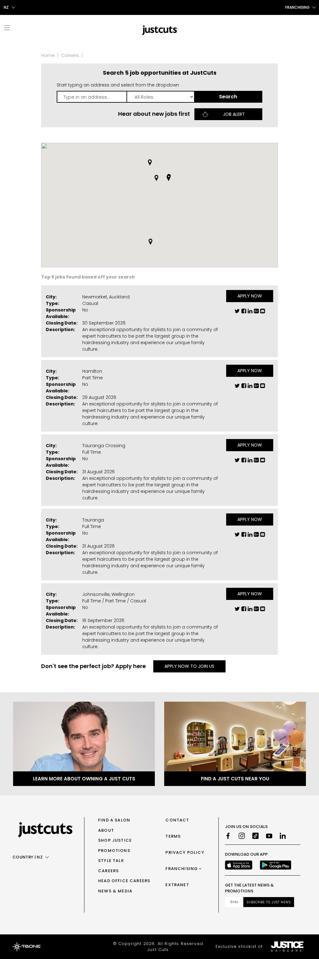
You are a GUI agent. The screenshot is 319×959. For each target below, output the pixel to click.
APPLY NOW (249, 296)
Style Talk (111, 860)
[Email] (262, 312)
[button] (149, 162)
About (106, 830)
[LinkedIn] (283, 836)
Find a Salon (114, 820)
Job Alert (234, 114)
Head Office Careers (124, 881)
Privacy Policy (184, 852)
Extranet (177, 885)
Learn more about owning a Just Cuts (84, 778)
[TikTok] (255, 836)
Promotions (114, 851)
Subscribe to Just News (269, 902)
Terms (173, 836)
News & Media (115, 891)
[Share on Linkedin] (250, 312)
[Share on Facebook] (243, 312)
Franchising (181, 869)
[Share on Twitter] (237, 312)
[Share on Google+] (256, 312)
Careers (70, 55)
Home (48, 55)
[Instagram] (242, 836)
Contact (177, 820)
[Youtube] (269, 836)
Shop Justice (115, 840)
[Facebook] (228, 836)
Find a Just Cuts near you (235, 778)
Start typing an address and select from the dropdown (118, 85)
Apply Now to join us (189, 666)
